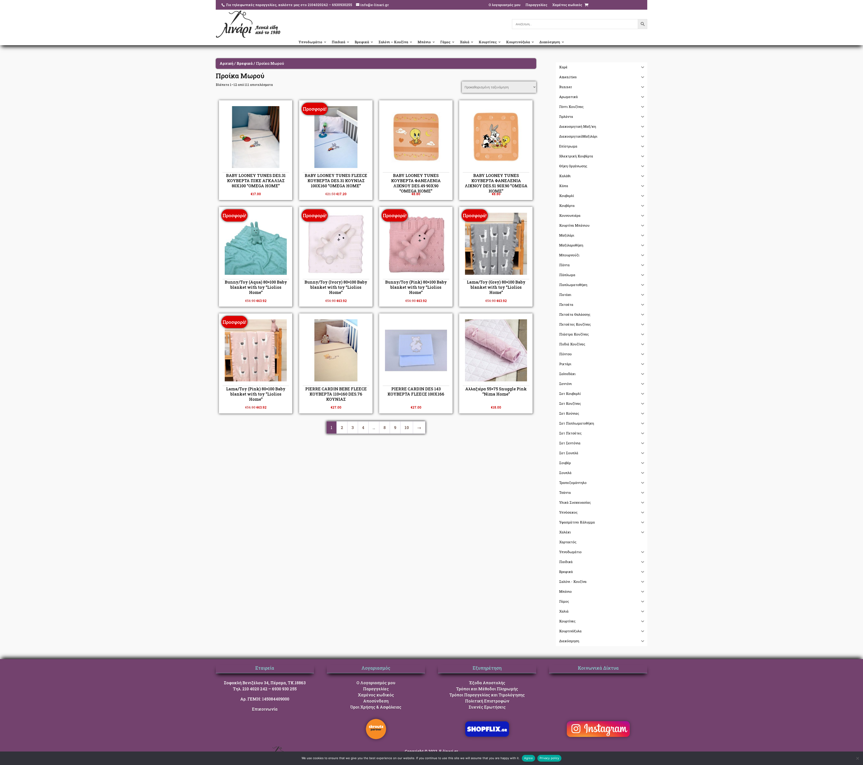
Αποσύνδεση (376, 701)
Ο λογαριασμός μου (504, 5)
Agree (528, 758)
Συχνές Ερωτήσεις (487, 707)
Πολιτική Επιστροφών (487, 701)
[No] (857, 758)
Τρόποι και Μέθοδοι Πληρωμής (487, 688)
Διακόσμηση (549, 42)
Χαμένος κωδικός (567, 5)
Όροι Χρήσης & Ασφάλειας (375, 707)
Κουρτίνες (488, 42)
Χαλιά (464, 42)
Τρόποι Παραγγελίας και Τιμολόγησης (487, 695)
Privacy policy (549, 758)
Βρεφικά (362, 42)
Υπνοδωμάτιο (310, 42)
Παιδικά (338, 42)
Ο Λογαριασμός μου (375, 682)
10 (407, 427)
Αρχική (226, 63)
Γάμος (445, 42)
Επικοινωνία (265, 709)
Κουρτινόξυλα (518, 42)
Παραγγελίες (536, 5)
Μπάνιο (424, 42)
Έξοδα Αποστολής (487, 682)
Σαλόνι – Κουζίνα (393, 42)
